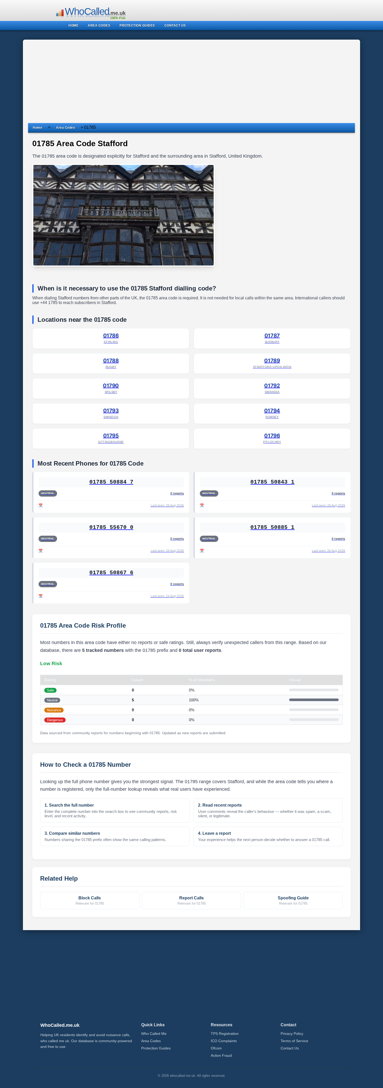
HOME (73, 25)
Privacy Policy (292, 1033)
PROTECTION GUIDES (137, 25)
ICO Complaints (224, 1041)
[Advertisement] (191, 83)
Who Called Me (153, 1033)
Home (37, 127)
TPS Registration (225, 1033)
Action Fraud (221, 1055)
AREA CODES (99, 25)
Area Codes (65, 127)
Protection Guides (156, 1048)
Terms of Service (294, 1041)
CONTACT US (175, 25)
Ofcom (216, 1048)
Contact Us (290, 1048)
